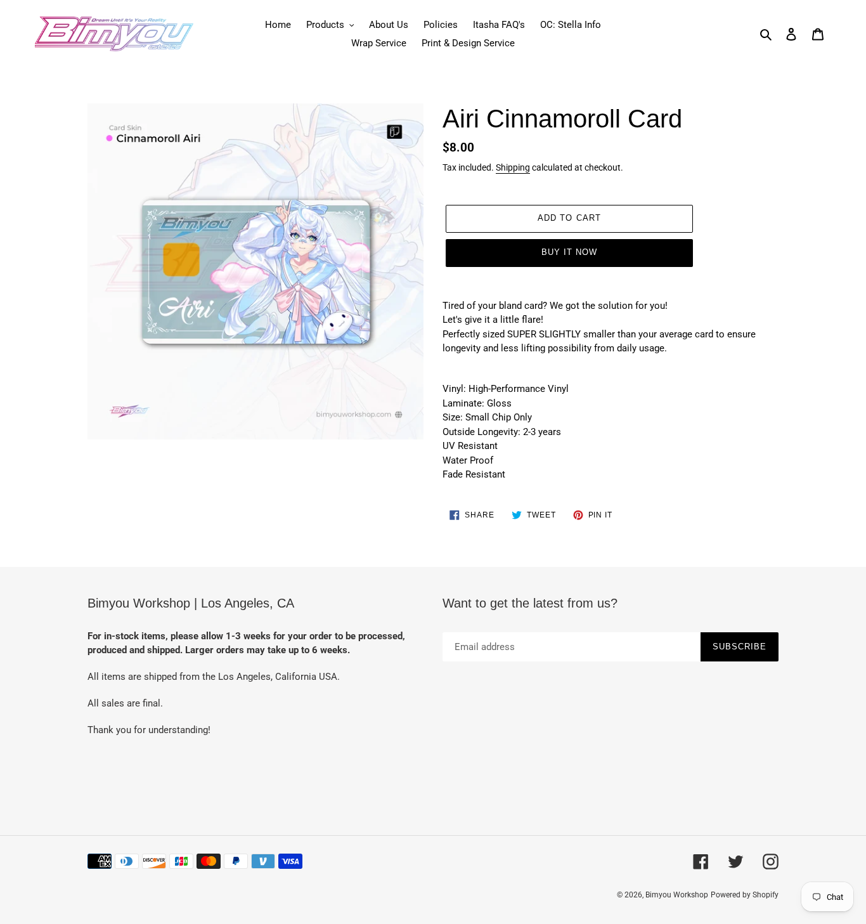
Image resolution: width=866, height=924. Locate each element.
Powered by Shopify (745, 894)
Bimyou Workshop (676, 894)
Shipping (513, 167)
